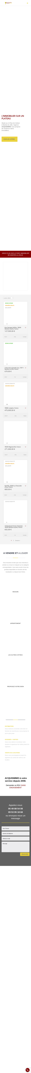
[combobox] (8, 298)
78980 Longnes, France (11, 408)
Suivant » (17, 540)
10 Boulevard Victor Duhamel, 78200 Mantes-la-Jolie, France (14, 526)
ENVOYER (25, 854)
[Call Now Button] (28, 1070)
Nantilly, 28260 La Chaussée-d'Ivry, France (13, 486)
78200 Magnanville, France (13, 447)
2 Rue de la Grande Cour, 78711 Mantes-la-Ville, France (14, 368)
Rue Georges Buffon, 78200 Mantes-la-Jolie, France (13, 328)
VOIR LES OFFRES (9, 139)
